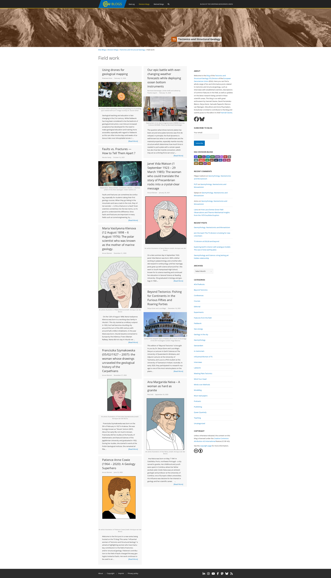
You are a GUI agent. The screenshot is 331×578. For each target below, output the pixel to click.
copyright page (206, 446)
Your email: (198, 132)
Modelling (198, 390)
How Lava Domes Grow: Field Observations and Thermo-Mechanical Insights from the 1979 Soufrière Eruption (212, 212)
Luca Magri (162, 308)
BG (200, 157)
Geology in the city (201, 334)
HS (207, 160)
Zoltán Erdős (166, 91)
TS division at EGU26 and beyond (206, 241)
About (100, 573)
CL (204, 157)
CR (208, 157)
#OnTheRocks (199, 284)
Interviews (198, 362)
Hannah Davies (226, 112)
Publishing (198, 407)
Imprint (121, 573)
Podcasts (197, 401)
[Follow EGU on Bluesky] (226, 573)
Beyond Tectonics (201, 290)
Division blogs (144, 4)
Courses (197, 301)
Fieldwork (197, 323)
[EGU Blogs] (112, 7)
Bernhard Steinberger (154, 91)
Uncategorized (199, 423)
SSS (201, 163)
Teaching (197, 418)
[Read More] (133, 141)
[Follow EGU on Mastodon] (222, 573)
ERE (212, 157)
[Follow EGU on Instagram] (208, 573)
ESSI (217, 157)
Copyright (110, 573)
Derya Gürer (151, 308)
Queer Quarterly (200, 412)
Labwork (197, 368)
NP (216, 160)
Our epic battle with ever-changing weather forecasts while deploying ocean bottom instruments (164, 78)
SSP (196, 163)
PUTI (196, 184)
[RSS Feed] (231, 573)
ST (205, 163)
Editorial (197, 306)
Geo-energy (198, 329)
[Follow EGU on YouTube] (213, 573)
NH (211, 160)
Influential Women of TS (203, 357)
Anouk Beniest (152, 193)
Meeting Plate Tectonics (203, 373)
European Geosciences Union (221, 4)
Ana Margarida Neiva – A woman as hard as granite (163, 386)
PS (224, 160)
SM (228, 160)
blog (208, 75)
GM (196, 160)
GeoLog (132, 4)
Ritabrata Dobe (107, 78)
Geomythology (199, 340)
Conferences (199, 295)
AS (196, 157)
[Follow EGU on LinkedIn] (204, 573)
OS (220, 160)
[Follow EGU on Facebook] (218, 573)
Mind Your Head (200, 379)
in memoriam (199, 351)
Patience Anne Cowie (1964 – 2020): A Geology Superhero (118, 464)
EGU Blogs (102, 50)
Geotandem (198, 345)
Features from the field (203, 318)
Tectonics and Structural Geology (132, 50)
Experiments (199, 312)
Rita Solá (150, 394)
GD (225, 157)
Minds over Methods (202, 384)
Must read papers (201, 396)
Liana (196, 209)
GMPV (201, 160)
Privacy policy (133, 573)
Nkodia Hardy (106, 157)
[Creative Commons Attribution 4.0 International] (196, 452)
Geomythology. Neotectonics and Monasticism (212, 227)
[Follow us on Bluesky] (201, 119)
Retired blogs (159, 4)
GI (229, 157)
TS (209, 163)
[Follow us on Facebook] (196, 119)
